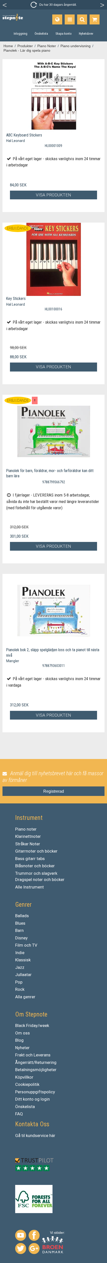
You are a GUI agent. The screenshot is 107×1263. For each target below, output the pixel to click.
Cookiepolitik (27, 1084)
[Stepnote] (12, 17)
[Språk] (57, 19)
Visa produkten (53, 194)
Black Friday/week (32, 1025)
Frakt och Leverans (33, 1054)
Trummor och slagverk (36, 873)
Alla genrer (25, 996)
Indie (19, 952)
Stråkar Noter (27, 843)
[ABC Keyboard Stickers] (53, 95)
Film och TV (26, 945)
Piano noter (26, 829)
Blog (19, 1040)
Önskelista (25, 1106)
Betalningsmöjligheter (35, 1069)
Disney (21, 937)
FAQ (19, 1113)
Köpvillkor (24, 1077)
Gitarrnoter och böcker (36, 851)
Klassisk (23, 959)
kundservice (37, 1135)
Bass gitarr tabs (30, 858)
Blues (20, 923)
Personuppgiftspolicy (35, 1091)
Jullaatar (23, 974)
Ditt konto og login (32, 1099)
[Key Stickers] (53, 259)
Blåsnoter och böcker (35, 865)
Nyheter (22, 1047)
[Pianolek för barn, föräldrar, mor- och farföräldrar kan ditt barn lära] (53, 431)
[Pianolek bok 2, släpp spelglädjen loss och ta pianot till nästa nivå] (53, 610)
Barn (19, 930)
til (23, 1135)
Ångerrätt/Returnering (35, 1062)
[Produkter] (70, 19)
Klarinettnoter (28, 836)
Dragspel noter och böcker (39, 879)
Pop (18, 982)
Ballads (22, 915)
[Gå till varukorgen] (95, 19)
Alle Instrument (29, 886)
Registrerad (53, 791)
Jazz (19, 967)
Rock (19, 989)
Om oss (22, 1032)
